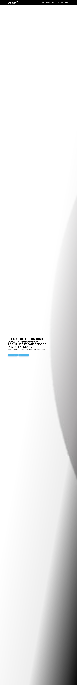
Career (58, 2)
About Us (48, 2)
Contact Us (67, 2)
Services (52, 2)
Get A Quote (12, 355)
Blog (62, 2)
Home (43, 2)
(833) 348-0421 (24, 355)
